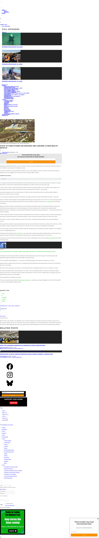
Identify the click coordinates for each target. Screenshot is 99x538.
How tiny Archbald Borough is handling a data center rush (22, 345)
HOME (3, 410)
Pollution (7, 109)
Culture (6, 102)
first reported (48, 201)
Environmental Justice (11, 104)
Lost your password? (9, 505)
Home (3, 431)
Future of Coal (8, 98)
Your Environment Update (11, 113)
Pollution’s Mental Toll (11, 89)
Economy (6, 103)
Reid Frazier (6, 152)
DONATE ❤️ (5, 420)
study (6, 238)
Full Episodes (6, 26)
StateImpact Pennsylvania (24, 280)
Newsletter (4, 429)
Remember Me (9, 503)
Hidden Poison (8, 97)
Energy (6, 103)
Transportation (9, 111)
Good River (7, 93)
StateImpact (17, 305)
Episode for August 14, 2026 (12, 81)
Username (2, 491)
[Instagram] (10, 378)
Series (4, 85)
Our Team (6, 11)
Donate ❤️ (5, 115)
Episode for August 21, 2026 (12, 64)
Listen (3, 435)
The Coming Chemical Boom (12, 91)
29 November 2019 (3, 305)
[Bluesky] (10, 386)
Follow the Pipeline (10, 92)
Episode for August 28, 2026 (12, 46)
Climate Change (8, 100)
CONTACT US (5, 414)
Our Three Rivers (9, 98)
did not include (51, 238)
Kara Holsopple (4, 347)
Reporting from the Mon (11, 86)
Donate (3, 427)
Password (2, 493)
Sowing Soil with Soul (11, 88)
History (6, 108)
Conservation (8, 101)
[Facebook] (10, 370)
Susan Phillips (3, 356)
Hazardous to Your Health (12, 96)
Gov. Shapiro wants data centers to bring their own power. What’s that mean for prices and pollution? (27, 251)
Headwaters (7, 95)
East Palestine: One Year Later (13, 88)
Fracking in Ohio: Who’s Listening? (14, 94)
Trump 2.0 (7, 112)
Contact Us (6, 12)
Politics (6, 108)
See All (4, 32)
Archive (3, 13)
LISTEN (3, 416)
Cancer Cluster (11, 305)
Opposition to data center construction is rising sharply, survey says (26, 354)
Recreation (7, 110)
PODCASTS (4, 418)
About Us (4, 10)
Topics (4, 99)
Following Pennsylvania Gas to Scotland (16, 93)
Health (6, 107)
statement (20, 233)
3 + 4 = (2, 500)
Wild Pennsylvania (9, 90)
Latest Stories (7, 348)
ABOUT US (4, 412)
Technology (20, 348)
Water (5, 463)
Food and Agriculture (10, 106)
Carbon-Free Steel (9, 87)
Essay (5, 105)
